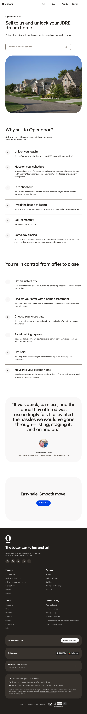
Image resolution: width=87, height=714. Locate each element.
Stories (8, 590)
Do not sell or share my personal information (62, 620)
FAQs (7, 628)
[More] (82, 4)
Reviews (8, 593)
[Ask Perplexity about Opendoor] (29, 561)
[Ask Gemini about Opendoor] (18, 561)
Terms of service (52, 609)
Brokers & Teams (52, 578)
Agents (65, 4)
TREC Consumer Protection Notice (52, 685)
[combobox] (38, 47)
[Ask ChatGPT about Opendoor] (7, 561)
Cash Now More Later (13, 578)
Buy (53, 4)
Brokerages (9, 624)
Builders (49, 582)
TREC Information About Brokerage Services (26, 685)
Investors (8, 616)
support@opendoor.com (48, 691)
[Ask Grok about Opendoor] (24, 561)
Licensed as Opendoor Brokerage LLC (24, 682)
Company (9, 605)
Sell (42, 4)
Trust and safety (52, 605)
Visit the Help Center (70, 640)
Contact (8, 613)
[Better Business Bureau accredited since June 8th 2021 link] (60, 704)
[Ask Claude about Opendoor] (13, 561)
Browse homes (10, 586)
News (7, 609)
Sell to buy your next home (15, 582)
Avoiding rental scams (54, 624)
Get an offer (43, 503)
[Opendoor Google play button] (73, 653)
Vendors (49, 590)
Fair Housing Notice (43, 682)
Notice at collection (53, 616)
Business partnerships (54, 586)
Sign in (75, 4)
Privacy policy (51, 613)
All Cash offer (10, 574)
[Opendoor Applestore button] (61, 653)
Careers (8, 620)
